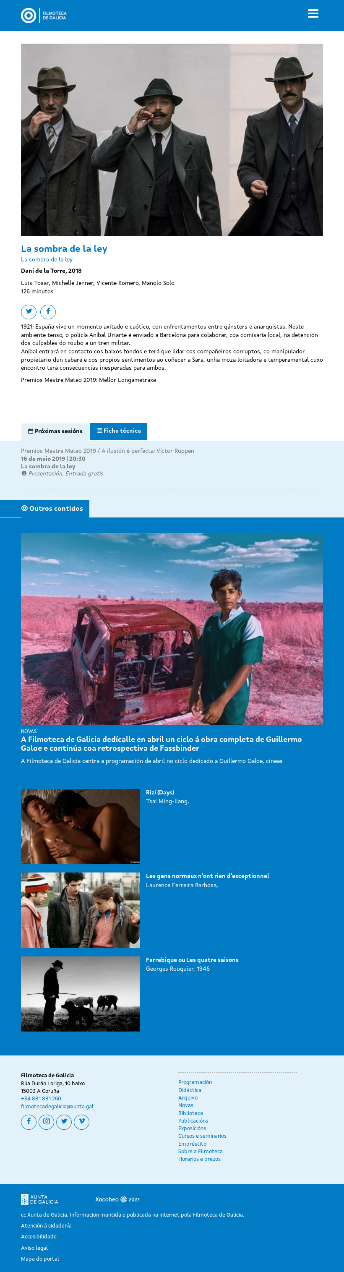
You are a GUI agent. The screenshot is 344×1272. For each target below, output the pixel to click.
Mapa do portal (40, 1259)
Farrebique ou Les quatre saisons (192, 960)
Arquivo (188, 1098)
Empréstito (192, 1144)
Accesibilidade (39, 1237)
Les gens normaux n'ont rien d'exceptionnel (207, 876)
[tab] (55, 432)
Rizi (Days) (160, 793)
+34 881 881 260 (41, 1099)
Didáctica (189, 1090)
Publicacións (193, 1121)
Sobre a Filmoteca (200, 1151)
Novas (185, 1105)
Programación (195, 1082)
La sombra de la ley (48, 467)
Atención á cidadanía (46, 1226)
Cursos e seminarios (202, 1136)
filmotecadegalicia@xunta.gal (57, 1107)
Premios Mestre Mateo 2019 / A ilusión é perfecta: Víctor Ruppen (107, 451)
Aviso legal (34, 1248)
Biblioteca (190, 1113)
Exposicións (192, 1128)
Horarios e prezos (199, 1159)
